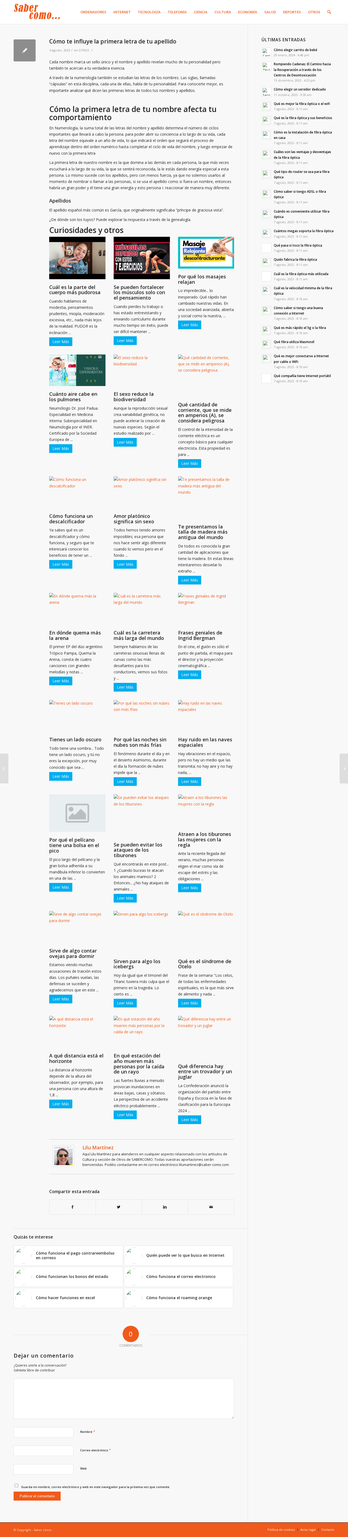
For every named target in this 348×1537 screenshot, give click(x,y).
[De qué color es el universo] (344, 768)
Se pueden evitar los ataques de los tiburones (138, 850)
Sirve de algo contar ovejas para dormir (73, 953)
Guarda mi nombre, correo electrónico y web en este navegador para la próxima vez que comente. (95, 1487)
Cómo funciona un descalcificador (71, 519)
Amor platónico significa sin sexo (134, 519)
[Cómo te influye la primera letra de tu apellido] (25, 50)
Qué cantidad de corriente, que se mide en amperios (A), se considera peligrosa (205, 412)
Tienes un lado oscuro (75, 739)
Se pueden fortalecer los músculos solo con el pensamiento (139, 292)
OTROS (84, 50)
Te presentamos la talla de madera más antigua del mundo (203, 532)
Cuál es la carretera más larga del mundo (139, 635)
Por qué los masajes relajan (202, 279)
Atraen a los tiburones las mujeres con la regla (204, 839)
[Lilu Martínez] (63, 1165)
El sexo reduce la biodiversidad (134, 397)
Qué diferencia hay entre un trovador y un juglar (205, 1071)
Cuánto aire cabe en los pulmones (73, 397)
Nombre (87, 1431)
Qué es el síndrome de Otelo (204, 964)
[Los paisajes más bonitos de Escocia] (4, 768)
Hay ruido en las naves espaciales (205, 742)
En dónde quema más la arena (75, 635)
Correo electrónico (95, 1450)
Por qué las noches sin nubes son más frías (140, 742)
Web (83, 1468)
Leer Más (60, 341)
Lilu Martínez (98, 1147)
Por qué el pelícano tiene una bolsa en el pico (74, 845)
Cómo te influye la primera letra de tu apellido (112, 41)
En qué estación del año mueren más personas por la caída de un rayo (139, 1063)
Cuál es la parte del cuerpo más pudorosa (75, 290)
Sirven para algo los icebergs (137, 964)
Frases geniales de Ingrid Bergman (200, 635)
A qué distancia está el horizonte (76, 1058)
